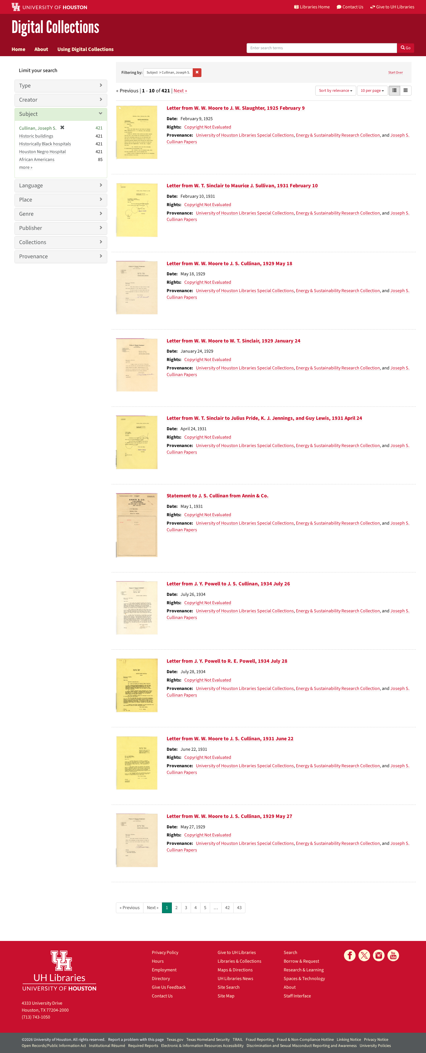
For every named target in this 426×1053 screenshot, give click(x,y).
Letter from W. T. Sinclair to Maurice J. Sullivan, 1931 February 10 (242, 185)
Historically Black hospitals (45, 144)
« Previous (130, 907)
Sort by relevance (334, 91)
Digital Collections (55, 27)
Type (25, 86)
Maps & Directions (235, 970)
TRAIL (238, 1040)
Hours (158, 961)
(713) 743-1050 (36, 1017)
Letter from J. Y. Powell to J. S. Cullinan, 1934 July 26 (228, 583)
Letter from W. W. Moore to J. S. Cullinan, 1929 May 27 (229, 816)
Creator (28, 100)
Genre (26, 214)
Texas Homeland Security (208, 1040)
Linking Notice (349, 1040)
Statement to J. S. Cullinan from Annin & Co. (218, 495)
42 (227, 907)
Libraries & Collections (239, 961)
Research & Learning (304, 970)
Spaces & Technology (304, 978)
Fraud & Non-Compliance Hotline (305, 1040)
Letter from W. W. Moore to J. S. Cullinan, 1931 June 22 (230, 738)
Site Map (226, 996)
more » (25, 167)
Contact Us (162, 996)
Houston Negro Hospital (42, 152)
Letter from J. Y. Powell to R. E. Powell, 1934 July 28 (227, 661)
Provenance (33, 256)
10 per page (371, 91)
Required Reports (143, 1046)
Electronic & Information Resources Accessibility (202, 1046)
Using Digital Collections (85, 49)
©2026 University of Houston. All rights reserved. (63, 1040)
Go (408, 48)
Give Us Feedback (169, 987)
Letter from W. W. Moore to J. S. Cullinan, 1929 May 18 (229, 263)
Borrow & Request (301, 961)
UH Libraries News (235, 978)
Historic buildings (36, 136)
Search (290, 952)
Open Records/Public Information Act (54, 1046)
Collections (32, 242)
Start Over (395, 72)
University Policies (375, 1046)
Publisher (30, 228)
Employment (164, 970)
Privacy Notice (376, 1040)
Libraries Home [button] (315, 7)
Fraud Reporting (260, 1040)
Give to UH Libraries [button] (395, 7)
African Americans (36, 159)
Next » (180, 90)
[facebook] (350, 955)
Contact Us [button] (353, 7)
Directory (161, 978)
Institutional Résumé (107, 1046)
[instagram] (379, 955)
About (41, 49)
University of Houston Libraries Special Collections (245, 135)
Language (31, 186)
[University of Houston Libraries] (59, 970)
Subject (28, 114)
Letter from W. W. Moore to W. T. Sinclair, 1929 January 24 (234, 341)
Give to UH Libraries (237, 952)
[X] (364, 955)
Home (18, 49)
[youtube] (393, 955)
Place (25, 200)
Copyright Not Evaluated (207, 127)
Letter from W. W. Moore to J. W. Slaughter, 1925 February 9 (236, 108)
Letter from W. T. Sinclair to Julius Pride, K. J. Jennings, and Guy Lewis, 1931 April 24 (264, 418)
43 (239, 907)
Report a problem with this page (136, 1040)
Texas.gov (175, 1040)
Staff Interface (297, 996)
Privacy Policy (165, 952)
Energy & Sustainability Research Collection (338, 135)
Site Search (229, 987)
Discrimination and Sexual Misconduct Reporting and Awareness (302, 1046)
